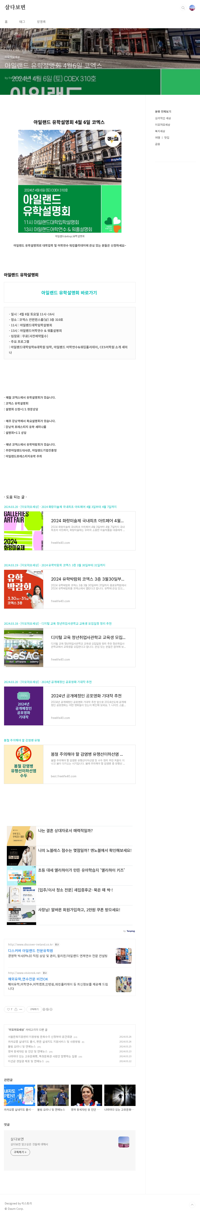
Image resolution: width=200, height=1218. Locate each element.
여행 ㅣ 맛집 (162, 137)
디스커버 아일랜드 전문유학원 (30, 950)
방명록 (41, 21)
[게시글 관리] (20, 1009)
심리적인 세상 (163, 118)
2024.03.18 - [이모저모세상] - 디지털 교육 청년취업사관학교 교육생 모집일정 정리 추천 (58, 623)
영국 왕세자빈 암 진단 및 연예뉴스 (27, 1051)
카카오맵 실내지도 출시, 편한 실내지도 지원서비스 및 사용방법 (44, 1041)
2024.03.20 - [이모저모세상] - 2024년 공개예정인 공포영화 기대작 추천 (48, 682)
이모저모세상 (16, 1030)
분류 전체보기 (163, 111)
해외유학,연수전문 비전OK (28, 978)
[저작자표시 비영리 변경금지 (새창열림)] (47, 1009)
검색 (183, 8)
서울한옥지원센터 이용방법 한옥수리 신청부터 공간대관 (40, 1037)
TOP (192, 1205)
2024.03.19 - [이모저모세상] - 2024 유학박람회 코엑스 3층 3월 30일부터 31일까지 (54, 565)
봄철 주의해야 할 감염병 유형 (22, 740)
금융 (157, 144)
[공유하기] (15, 1009)
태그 (22, 21)
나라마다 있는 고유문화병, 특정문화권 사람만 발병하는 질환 (42, 1056)
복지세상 (160, 131)
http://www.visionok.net (24, 973)
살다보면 (15, 7)
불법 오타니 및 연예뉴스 (22, 1046)
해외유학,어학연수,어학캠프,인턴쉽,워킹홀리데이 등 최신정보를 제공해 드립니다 (58, 986)
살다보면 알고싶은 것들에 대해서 (29, 1144)
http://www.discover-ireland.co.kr (30, 944)
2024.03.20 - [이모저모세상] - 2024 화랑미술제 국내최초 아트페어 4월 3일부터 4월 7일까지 (60, 507)
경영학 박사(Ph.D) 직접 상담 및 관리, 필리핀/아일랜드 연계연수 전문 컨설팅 (58, 955)
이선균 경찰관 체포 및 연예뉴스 (26, 1061)
